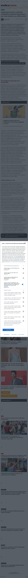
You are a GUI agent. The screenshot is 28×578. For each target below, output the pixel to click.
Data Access (14, 334)
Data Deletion (6, 334)
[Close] (25, 243)
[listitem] (14, 265)
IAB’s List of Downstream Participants (15, 261)
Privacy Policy (21, 334)
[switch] (23, 268)
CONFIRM (8, 329)
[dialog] (14, 289)
